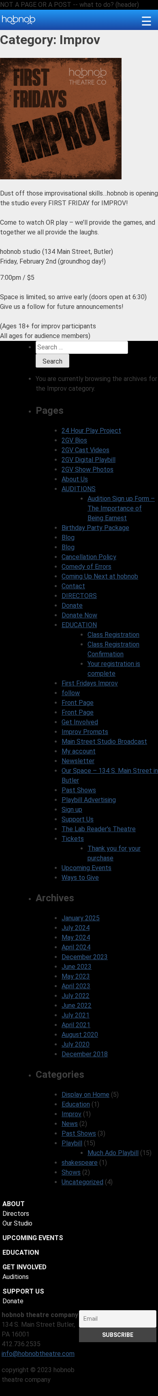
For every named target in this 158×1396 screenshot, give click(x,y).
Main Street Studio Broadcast (104, 741)
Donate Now (79, 615)
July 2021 (76, 1015)
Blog (68, 537)
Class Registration (113, 634)
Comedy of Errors (86, 566)
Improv (71, 1114)
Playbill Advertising (89, 800)
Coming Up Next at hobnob (100, 576)
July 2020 (76, 1044)
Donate (72, 605)
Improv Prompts (85, 732)
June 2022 (77, 1005)
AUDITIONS (79, 489)
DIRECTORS (79, 596)
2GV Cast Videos (85, 450)
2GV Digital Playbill (88, 460)
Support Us (78, 819)
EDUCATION (79, 625)
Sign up (72, 809)
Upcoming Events (86, 868)
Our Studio (17, 1223)
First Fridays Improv (90, 683)
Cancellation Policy (89, 557)
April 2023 (76, 986)
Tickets (73, 839)
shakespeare (80, 1162)
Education (76, 1104)
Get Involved (80, 722)
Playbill (72, 1143)
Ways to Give (80, 877)
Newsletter (78, 761)
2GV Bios (74, 440)
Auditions (15, 1277)
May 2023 (76, 976)
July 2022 (76, 996)
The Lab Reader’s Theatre (99, 829)
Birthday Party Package (95, 528)
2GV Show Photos (87, 469)
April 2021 (76, 1025)
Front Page (78, 703)
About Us (75, 479)
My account (79, 751)
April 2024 (76, 947)
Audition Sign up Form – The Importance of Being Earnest (121, 508)
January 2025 (81, 918)
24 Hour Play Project (91, 430)
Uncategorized (82, 1182)
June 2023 (77, 966)
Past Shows (79, 790)
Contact (73, 586)
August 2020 (80, 1034)
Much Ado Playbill (113, 1153)
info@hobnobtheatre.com (38, 1354)
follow (71, 693)
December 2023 (85, 957)
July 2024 (76, 928)
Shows (71, 1172)
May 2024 (76, 937)
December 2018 (85, 1054)
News (70, 1124)
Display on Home (85, 1094)
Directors (15, 1213)
